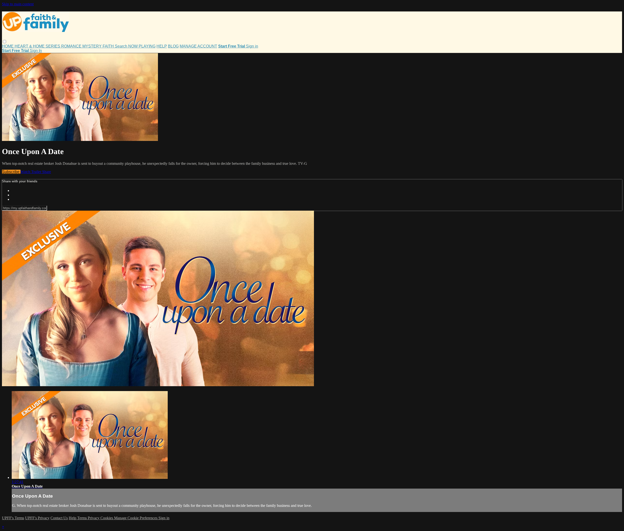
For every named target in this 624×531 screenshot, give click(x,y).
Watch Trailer (31, 172)
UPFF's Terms (13, 518)
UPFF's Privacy (37, 518)
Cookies (107, 518)
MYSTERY (92, 46)
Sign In (36, 51)
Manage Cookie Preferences (136, 518)
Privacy (94, 518)
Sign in (252, 46)
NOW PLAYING (142, 46)
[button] (4, 41)
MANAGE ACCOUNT (198, 46)
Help (73, 518)
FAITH (109, 46)
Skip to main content (18, 4)
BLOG (173, 46)
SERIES (53, 46)
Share (46, 172)
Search (121, 46)
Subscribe (11, 172)
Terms (82, 518)
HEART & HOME (30, 46)
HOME (8, 46)
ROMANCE (71, 46)
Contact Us (59, 518)
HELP (161, 46)
